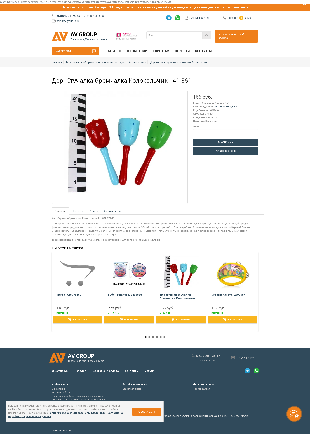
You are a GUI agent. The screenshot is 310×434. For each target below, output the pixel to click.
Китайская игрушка (226, 106)
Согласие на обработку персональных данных (78, 399)
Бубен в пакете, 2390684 (228, 294)
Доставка (77, 211)
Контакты (203, 51)
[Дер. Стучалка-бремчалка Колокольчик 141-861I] (120, 147)
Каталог (114, 51)
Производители (202, 388)
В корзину (225, 142)
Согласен (146, 411)
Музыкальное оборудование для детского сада (95, 62)
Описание (60, 211)
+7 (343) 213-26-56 (93, 15)
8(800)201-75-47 (68, 16)
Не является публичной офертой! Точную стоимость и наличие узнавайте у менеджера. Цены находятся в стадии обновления (155, 7)
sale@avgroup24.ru (68, 21)
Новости (182, 51)
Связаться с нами (132, 388)
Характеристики (113, 211)
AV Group (84, 34)
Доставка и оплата (105, 371)
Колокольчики (137, 62)
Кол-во (196, 126)
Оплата (93, 211)
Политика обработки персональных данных (77, 396)
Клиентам (161, 51)
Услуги (149, 371)
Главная (57, 62)
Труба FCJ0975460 (68, 294)
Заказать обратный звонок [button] (231, 36)
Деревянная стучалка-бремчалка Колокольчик (179, 62)
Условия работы (61, 392)
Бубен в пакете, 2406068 (125, 294)
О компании (137, 51)
